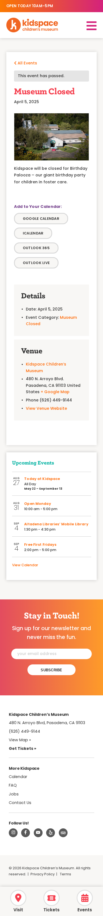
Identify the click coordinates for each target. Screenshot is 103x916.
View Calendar (25, 565)
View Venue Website (46, 408)
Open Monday (37, 503)
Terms (65, 874)
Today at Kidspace (42, 478)
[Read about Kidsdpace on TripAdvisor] (63, 832)
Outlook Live (36, 262)
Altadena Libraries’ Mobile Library (56, 524)
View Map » (20, 740)
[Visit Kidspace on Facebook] (25, 832)
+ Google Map (55, 392)
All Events (26, 63)
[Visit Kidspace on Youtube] (38, 832)
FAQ (13, 785)
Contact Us (20, 802)
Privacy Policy (42, 874)
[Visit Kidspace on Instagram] (13, 832)
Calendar (18, 776)
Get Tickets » (22, 748)
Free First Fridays (40, 544)
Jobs (14, 794)
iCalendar (33, 233)
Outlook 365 (36, 248)
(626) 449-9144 (24, 731)
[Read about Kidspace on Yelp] (50, 832)
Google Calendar (41, 218)
